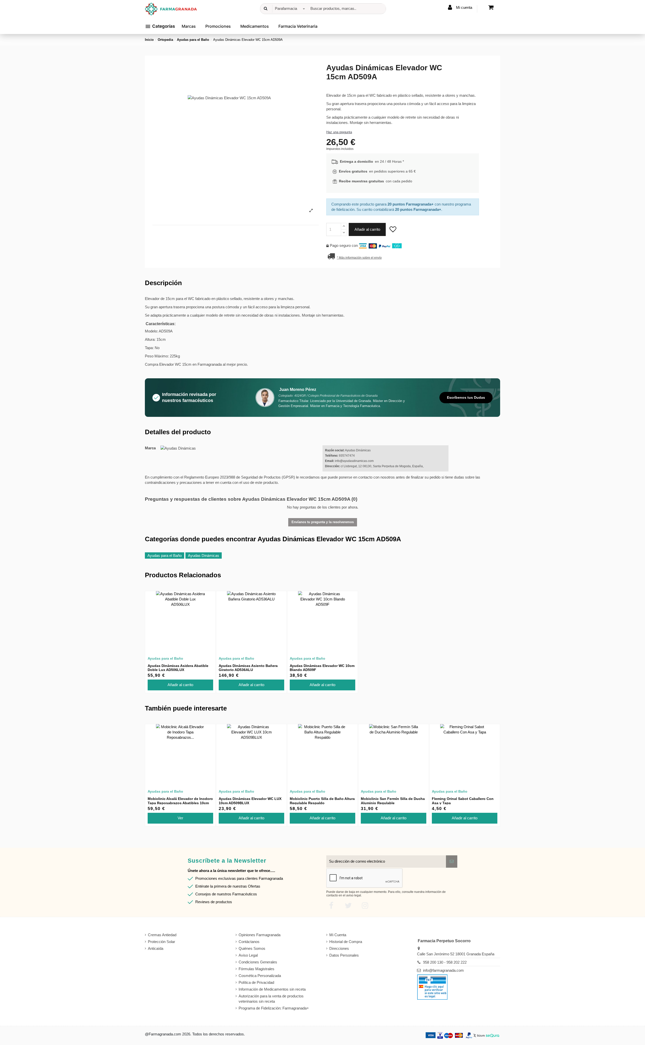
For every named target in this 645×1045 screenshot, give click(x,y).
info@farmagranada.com (443, 970)
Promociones (218, 26)
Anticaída (155, 948)
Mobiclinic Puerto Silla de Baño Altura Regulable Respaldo (322, 801)
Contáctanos (249, 941)
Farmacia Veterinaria (297, 26)
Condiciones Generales (258, 962)
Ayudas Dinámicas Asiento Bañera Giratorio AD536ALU (248, 668)
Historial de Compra (345, 941)
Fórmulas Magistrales (256, 969)
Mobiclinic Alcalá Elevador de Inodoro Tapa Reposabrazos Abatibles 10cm (180, 801)
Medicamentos (254, 26)
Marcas (189, 26)
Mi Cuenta (337, 935)
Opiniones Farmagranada (259, 935)
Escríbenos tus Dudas (466, 397)
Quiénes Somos (252, 948)
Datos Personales (344, 955)
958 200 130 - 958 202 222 (445, 962)
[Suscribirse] (451, 861)
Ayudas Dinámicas (203, 555)
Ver (180, 818)
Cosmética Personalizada (260, 975)
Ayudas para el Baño (164, 555)
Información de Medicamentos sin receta (272, 989)
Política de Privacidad (256, 982)
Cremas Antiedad (162, 935)
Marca (150, 448)
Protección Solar (161, 941)
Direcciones (339, 948)
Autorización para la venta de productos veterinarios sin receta (271, 998)
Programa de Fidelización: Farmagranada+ (274, 1008)
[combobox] (289, 9)
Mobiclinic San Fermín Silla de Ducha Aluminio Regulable (393, 801)
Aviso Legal (248, 955)
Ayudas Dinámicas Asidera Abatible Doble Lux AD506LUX (178, 668)
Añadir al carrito (367, 229)
